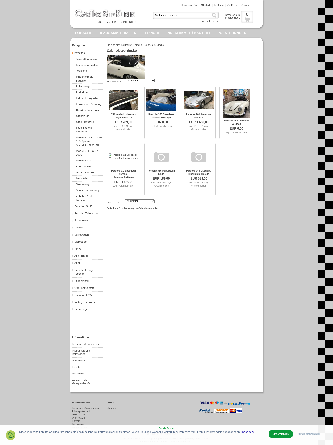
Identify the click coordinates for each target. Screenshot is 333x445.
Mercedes (80, 241)
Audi (77, 262)
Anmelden (246, 5)
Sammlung (82, 184)
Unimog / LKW (83, 294)
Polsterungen (232, 33)
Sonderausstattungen (89, 190)
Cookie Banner (166, 428)
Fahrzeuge (81, 309)
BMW (77, 248)
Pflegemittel (81, 280)
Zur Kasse (232, 5)
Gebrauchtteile (85, 172)
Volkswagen (81, 234)
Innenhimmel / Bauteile (188, 33)
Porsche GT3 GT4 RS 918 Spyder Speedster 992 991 (89, 141)
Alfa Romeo (81, 255)
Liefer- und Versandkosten (86, 344)
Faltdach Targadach (88, 98)
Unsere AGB (78, 360)
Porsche (83, 33)
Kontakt (76, 367)
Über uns (111, 408)
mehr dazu (248, 431)
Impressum (78, 373)
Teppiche (151, 33)
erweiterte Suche (210, 21)
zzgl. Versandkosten (161, 126)
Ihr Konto (219, 5)
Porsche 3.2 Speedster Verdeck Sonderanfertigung (123, 174)
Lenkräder (82, 178)
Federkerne (83, 92)
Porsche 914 (83, 160)
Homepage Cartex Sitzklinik (195, 5)
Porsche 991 (83, 166)
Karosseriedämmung (88, 104)
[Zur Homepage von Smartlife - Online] (10, 435)
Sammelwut (81, 220)
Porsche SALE (83, 206)
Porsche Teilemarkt (86, 213)
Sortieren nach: (115, 81)
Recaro (78, 227)
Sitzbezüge (82, 115)
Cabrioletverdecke (88, 110)
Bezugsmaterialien (117, 33)
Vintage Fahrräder (85, 302)
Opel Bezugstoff (84, 287)
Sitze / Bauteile (85, 121)
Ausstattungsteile (86, 58)
